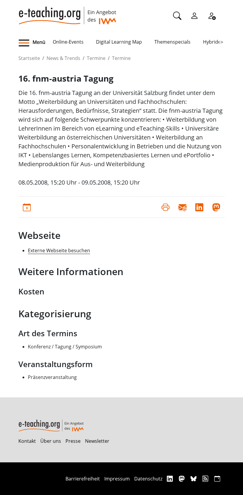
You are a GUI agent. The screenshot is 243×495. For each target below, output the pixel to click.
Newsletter (97, 441)
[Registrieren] (211, 15)
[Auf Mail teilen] (182, 207)
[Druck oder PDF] (165, 207)
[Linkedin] (170, 479)
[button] (35, 43)
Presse (73, 441)
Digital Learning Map (119, 42)
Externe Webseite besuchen (59, 250)
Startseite (29, 58)
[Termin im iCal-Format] (26, 207)
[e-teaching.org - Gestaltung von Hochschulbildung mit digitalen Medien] (67, 12)
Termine (96, 58)
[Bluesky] (194, 479)
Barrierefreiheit (82, 478)
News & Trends (63, 58)
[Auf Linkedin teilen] (199, 207)
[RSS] (206, 479)
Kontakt (27, 441)
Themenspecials (172, 42)
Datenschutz (148, 478)
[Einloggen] (194, 15)
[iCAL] (217, 479)
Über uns (50, 441)
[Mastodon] (182, 479)
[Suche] (177, 15)
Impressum (117, 478)
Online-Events (68, 42)
